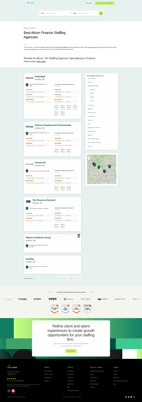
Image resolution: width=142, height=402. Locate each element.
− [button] (89, 159)
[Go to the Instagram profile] (134, 397)
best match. (41, 61)
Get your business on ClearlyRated (105, 3)
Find (42, 13)
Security (89, 146)
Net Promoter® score (94, 47)
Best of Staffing (62, 47)
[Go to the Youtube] (129, 397)
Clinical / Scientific (92, 78)
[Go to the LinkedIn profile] (126, 397)
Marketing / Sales (92, 131)
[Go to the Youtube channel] (131, 397)
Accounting (92, 89)
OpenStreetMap (109, 183)
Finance (92, 97)
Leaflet (103, 183)
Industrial (90, 120)
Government (90, 105)
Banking (92, 93)
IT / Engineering (91, 116)
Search (101, 13)
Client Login (89, 3)
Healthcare (90, 109)
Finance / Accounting (93, 85)
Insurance (92, 100)
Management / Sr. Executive (94, 127)
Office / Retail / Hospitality (93, 138)
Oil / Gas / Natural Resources (94, 142)
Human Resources (92, 112)
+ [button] (89, 156)
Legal (89, 123)
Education (90, 82)
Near (74, 13)
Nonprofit (90, 135)
